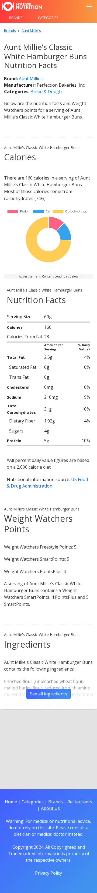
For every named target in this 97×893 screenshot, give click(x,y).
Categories (48, 17)
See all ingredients (48, 694)
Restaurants (79, 802)
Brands (16, 17)
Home (11, 802)
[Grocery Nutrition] (22, 6)
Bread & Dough (46, 91)
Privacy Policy (48, 873)
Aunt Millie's (31, 79)
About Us (50, 808)
